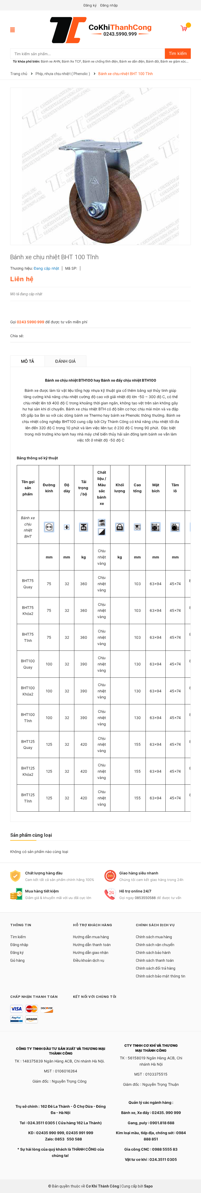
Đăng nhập (109, 5)
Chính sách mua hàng (154, 937)
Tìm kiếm (18, 937)
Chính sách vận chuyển (155, 945)
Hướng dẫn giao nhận (90, 953)
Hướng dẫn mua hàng (91, 937)
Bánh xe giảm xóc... (174, 61)
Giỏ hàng (17, 960)
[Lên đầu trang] (192, 1168)
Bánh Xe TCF (71, 61)
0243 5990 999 (30, 322)
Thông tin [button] (20, 925)
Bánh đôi (152, 61)
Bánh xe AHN (50, 61)
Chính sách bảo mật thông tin (160, 976)
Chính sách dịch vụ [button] (155, 925)
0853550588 (145, 898)
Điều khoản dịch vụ (88, 960)
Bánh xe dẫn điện (131, 61)
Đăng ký (90, 5)
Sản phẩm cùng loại (31, 835)
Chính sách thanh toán (155, 960)
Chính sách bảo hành (153, 953)
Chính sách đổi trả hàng (155, 968)
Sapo (148, 1186)
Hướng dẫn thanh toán (92, 945)
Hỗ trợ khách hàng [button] (92, 925)
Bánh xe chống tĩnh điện (100, 61)
